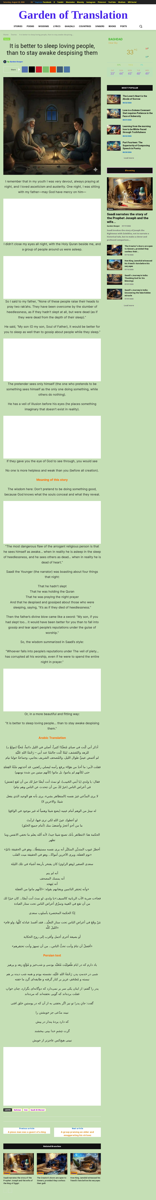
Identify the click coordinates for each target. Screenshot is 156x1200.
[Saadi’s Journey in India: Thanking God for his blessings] (114, 279)
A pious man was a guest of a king (27, 1132)
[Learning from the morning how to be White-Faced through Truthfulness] (114, 130)
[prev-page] (5, 1191)
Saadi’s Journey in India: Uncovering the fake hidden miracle (138, 293)
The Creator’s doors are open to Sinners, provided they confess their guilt (51, 1180)
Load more (129, 158)
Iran (26, 1110)
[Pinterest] (39, 69)
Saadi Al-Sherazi (38, 1110)
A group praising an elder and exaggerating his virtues (77, 1134)
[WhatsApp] (46, 69)
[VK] (67, 69)
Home (6, 34)
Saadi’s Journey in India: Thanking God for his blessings (136, 278)
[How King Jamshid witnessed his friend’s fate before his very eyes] (85, 1164)
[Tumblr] (60, 69)
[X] (32, 69)
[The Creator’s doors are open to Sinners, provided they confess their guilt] (52, 1164)
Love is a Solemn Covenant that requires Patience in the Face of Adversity (138, 113)
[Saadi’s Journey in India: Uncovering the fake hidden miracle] (114, 294)
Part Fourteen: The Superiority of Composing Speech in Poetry (136, 145)
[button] (140, 26)
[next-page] (10, 1191)
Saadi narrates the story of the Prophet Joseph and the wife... (127, 218)
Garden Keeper (16, 61)
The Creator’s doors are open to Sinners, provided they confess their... (139, 249)
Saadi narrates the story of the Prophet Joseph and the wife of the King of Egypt (18, 1180)
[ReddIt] (53, 69)
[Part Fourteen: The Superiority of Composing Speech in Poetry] (114, 146)
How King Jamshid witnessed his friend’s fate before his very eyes (138, 263)
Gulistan (17, 1110)
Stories (14, 34)
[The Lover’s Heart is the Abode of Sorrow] (114, 99)
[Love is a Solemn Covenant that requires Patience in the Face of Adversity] (114, 113)
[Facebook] (25, 69)
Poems (6, 1173)
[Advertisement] (52, 220)
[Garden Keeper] (5, 61)
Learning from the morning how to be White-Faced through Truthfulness (137, 129)
